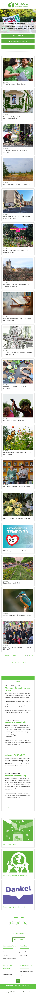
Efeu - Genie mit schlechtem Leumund (16, 520)
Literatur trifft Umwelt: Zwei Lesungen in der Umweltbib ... (17, 321)
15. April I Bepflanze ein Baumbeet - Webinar (15, 153)
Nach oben (18, 982)
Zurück (14, 657)
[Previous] (4, 21)
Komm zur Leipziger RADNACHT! (11, 24)
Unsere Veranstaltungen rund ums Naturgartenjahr (15, 253)
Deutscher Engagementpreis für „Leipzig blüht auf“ (17, 650)
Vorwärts (18, 664)
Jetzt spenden (9, 846)
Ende (24, 664)
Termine (18, 679)
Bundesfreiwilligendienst (26, 973)
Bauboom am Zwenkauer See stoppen (16, 186)
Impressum (9, 987)
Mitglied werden (7, 975)
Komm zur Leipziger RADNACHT (18, 33)
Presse (18, 683)
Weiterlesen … (18, 71)
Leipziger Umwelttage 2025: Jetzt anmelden (14, 389)
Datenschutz (26, 987)
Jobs (21, 976)
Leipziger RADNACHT (15, 756)
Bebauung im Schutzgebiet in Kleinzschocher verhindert (16, 287)
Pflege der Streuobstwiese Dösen (17, 690)
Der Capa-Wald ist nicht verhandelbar (17, 33)
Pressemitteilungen (28, 989)
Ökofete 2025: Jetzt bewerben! (13, 422)
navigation (3, 4)
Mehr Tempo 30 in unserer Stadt (14, 552)
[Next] (32, 21)
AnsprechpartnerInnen (9, 960)
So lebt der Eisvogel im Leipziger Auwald (17, 617)
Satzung (5, 957)
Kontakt (17, 987)
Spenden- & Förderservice (15, 908)
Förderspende (23, 957)
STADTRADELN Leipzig (15, 723)
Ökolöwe (5, 953)
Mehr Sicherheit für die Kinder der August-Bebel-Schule (16, 219)
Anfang (7, 657)
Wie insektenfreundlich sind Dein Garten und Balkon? (17, 455)
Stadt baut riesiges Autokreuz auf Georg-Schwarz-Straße (17, 355)
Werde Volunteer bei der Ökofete (14, 86)
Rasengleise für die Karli (11, 584)
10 (12, 664)
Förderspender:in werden (18, 43)
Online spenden (18, 37)
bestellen (19, 941)
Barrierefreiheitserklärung (11, 989)
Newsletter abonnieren (17, 48)
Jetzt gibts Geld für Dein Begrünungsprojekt (11, 119)
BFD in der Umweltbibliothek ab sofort (16, 488)
